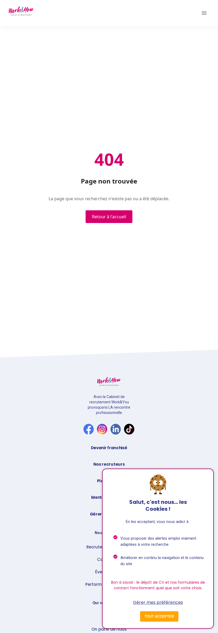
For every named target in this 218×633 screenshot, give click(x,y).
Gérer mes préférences (158, 602)
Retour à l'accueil (109, 217)
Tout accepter (159, 616)
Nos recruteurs (109, 464)
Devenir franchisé (109, 448)
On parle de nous (109, 629)
